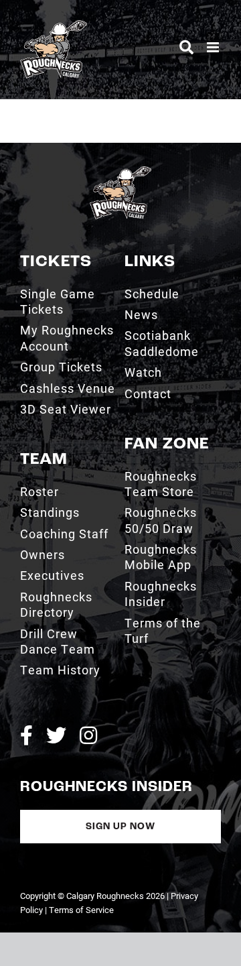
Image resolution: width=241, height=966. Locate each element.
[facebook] (26, 735)
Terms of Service (81, 910)
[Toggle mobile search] (186, 47)
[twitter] (56, 735)
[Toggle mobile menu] (214, 47)
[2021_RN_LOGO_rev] (120, 171)
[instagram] (88, 735)
